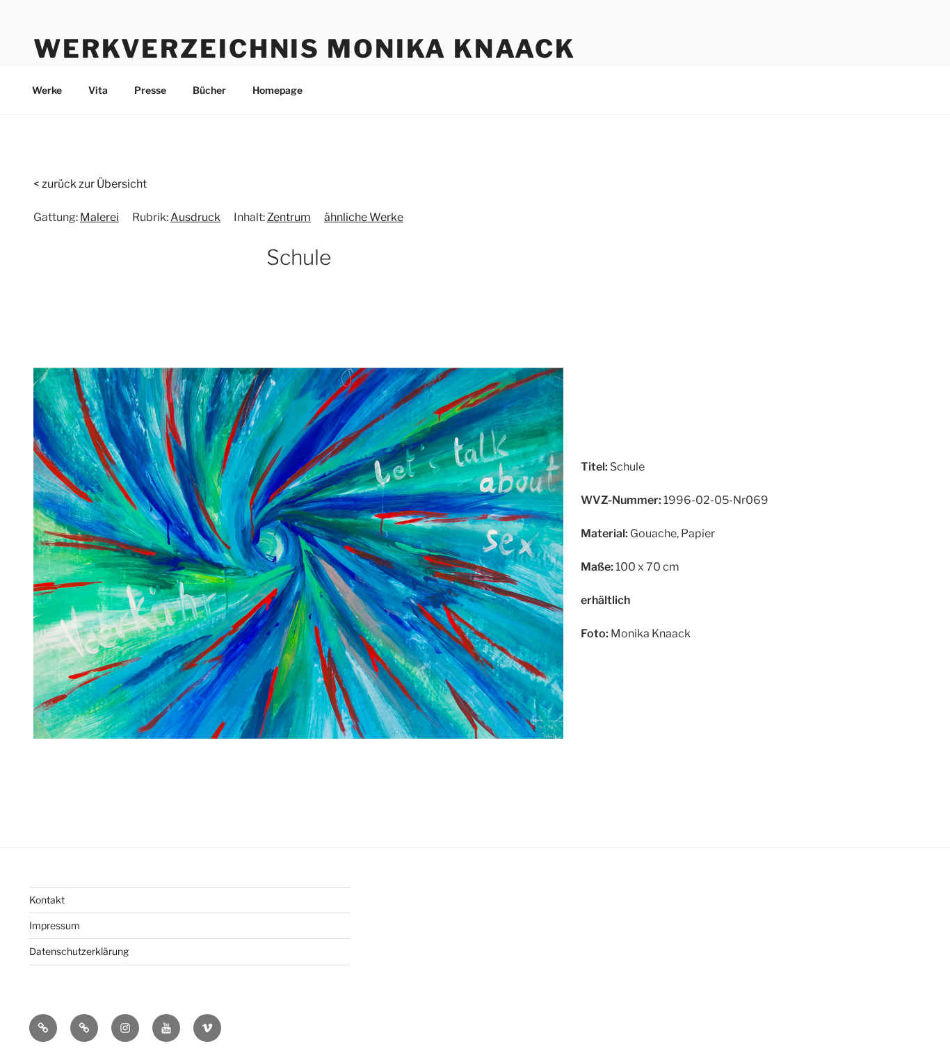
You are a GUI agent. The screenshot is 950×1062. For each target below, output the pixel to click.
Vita (98, 90)
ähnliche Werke (363, 217)
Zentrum (289, 217)
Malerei (99, 217)
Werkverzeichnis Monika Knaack (304, 48)
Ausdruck (195, 217)
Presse (150, 90)
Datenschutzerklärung (79, 951)
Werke (47, 90)
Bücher (209, 90)
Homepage (277, 90)
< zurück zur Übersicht (90, 183)
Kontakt (47, 900)
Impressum (54, 925)
